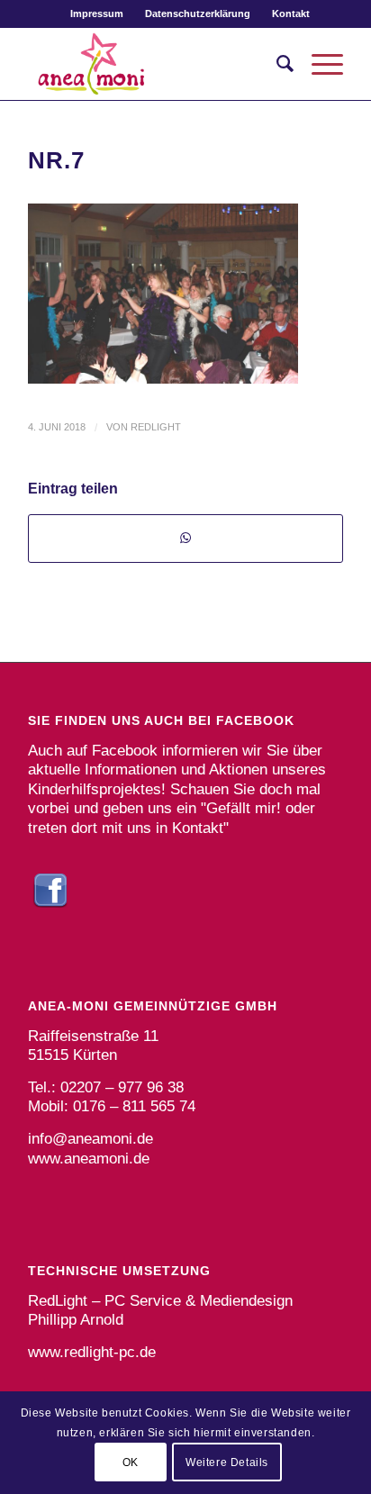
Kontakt (291, 13)
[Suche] (276, 64)
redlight (156, 426)
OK (130, 1462)
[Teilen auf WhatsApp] (185, 538)
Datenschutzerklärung (197, 13)
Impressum (96, 13)
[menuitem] (97, 13)
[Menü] (318, 64)
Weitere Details (227, 1462)
